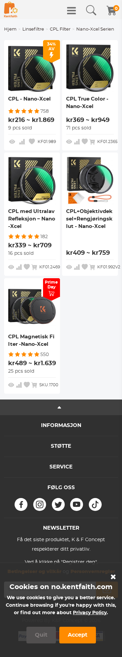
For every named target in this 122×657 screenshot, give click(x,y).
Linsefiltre (33, 29)
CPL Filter (60, 29)
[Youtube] (76, 504)
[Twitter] (58, 504)
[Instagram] (39, 504)
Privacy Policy (90, 612)
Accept (77, 635)
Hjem (10, 29)
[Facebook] (21, 504)
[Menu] (71, 10)
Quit (41, 635)
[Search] (91, 10)
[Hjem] (11, 9)
